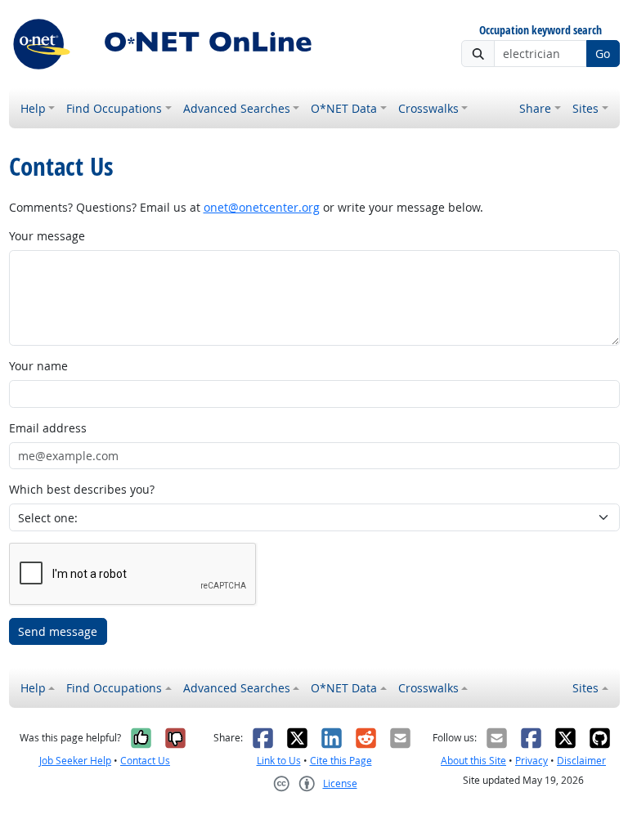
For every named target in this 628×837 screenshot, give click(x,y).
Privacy (531, 761)
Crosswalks (428, 108)
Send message (57, 631)
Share (535, 108)
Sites (585, 108)
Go (602, 53)
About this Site (473, 761)
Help (33, 108)
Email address (48, 428)
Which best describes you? (82, 489)
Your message (47, 236)
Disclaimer (581, 761)
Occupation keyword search (540, 31)
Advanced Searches (236, 108)
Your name (38, 366)
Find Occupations (114, 108)
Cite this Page (341, 761)
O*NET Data (344, 108)
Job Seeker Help (75, 761)
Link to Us (279, 761)
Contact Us (145, 761)
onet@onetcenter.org (262, 207)
